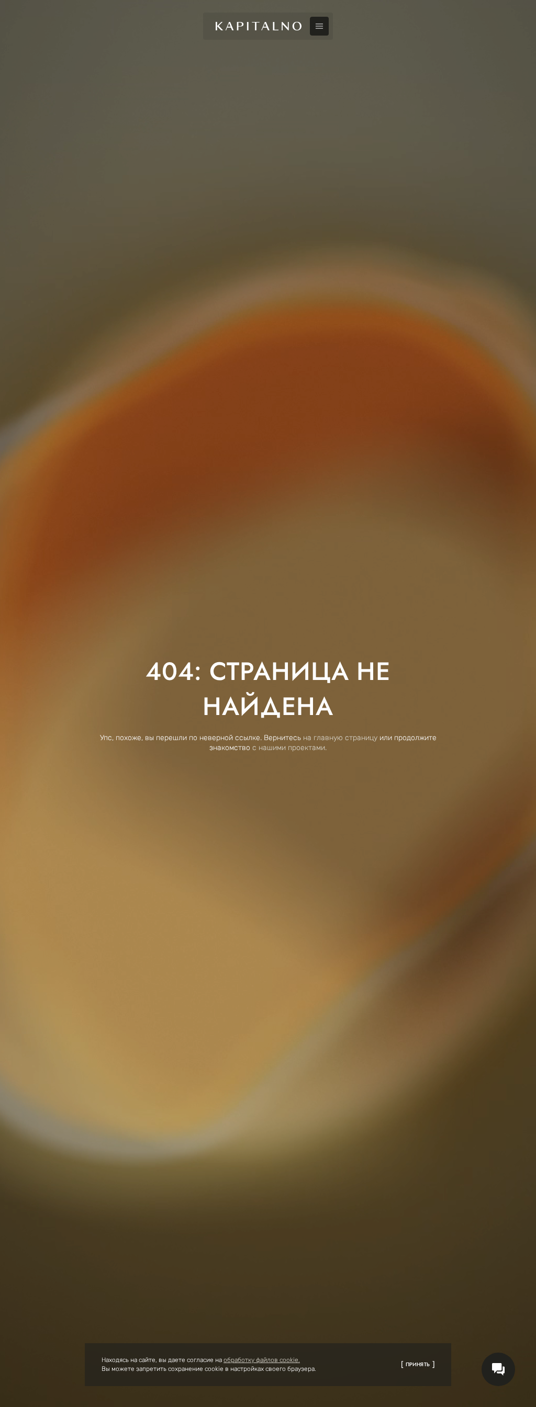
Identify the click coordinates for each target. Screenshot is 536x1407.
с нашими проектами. (289, 747)
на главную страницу (340, 737)
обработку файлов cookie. (262, 1360)
